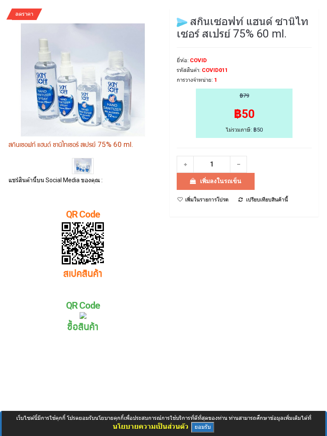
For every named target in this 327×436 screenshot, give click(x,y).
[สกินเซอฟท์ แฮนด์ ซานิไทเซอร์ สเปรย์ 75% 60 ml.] (82, 166)
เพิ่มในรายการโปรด (207, 200)
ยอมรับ (203, 427)
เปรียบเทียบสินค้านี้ (267, 200)
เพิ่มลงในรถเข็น (220, 181)
